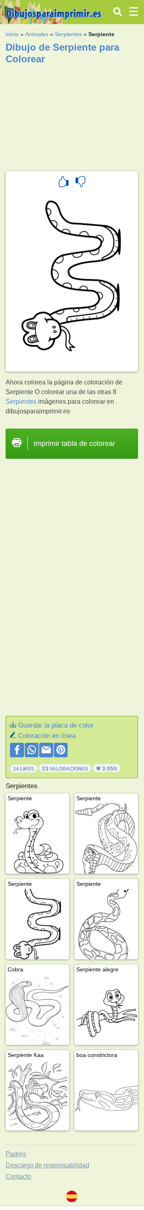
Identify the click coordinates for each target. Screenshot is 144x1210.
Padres (16, 1154)
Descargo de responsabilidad (47, 1165)
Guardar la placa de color (56, 725)
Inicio (12, 34)
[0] (80, 182)
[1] (63, 182)
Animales (36, 34)
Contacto (18, 1176)
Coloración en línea (47, 736)
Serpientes (68, 34)
